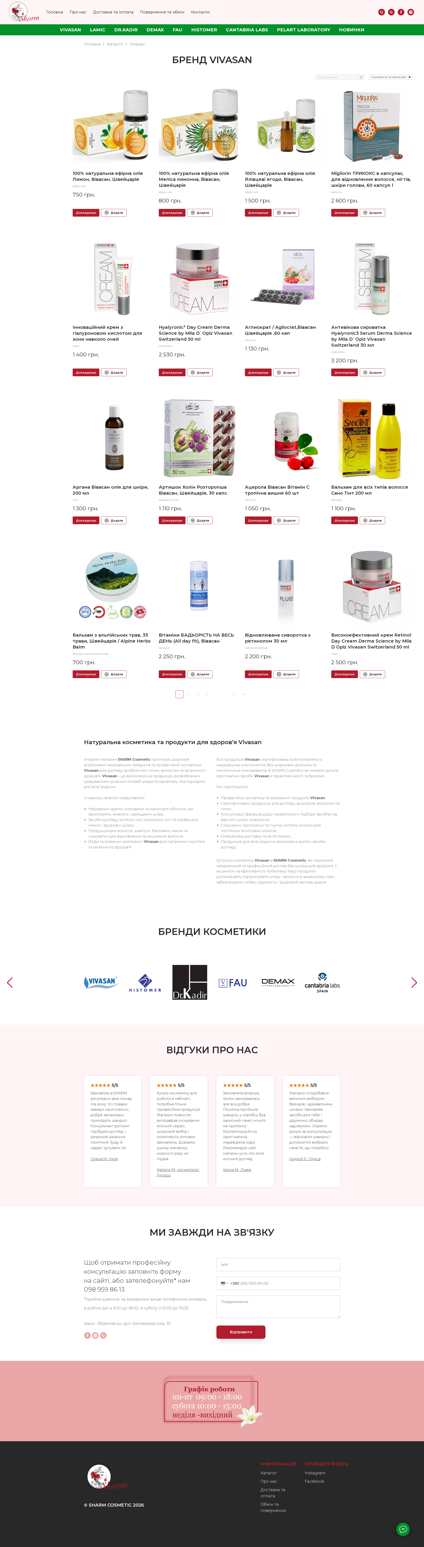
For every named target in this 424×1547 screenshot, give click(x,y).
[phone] (381, 12)
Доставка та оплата (113, 12)
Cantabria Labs (247, 29)
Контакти (200, 12)
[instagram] (410, 12)
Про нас (78, 12)
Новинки (351, 29)
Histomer (204, 29)
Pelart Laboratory (303, 29)
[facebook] (401, 12)
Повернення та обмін (162, 12)
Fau (177, 29)
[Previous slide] (10, 982)
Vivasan (70, 29)
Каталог (115, 44)
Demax (155, 29)
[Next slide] (414, 982)
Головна (54, 12)
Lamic (97, 29)
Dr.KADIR (126, 29)
